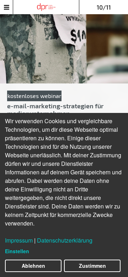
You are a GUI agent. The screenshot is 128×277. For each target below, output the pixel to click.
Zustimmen (92, 265)
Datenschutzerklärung (64, 240)
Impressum (19, 240)
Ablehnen (33, 265)
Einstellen (17, 251)
